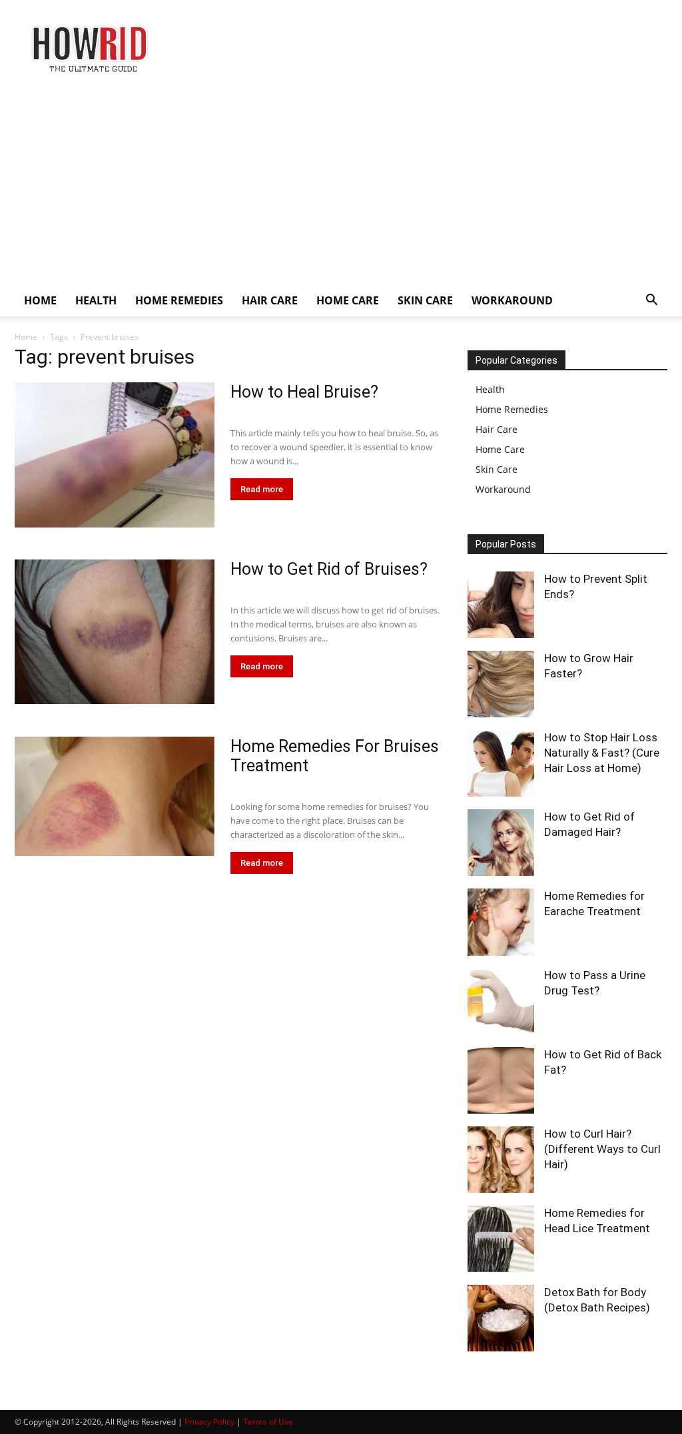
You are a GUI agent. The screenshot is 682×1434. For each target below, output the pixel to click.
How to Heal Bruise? (304, 392)
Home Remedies (512, 409)
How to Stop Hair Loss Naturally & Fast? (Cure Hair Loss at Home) (601, 753)
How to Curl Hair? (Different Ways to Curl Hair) (602, 1149)
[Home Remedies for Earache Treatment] (501, 922)
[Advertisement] (341, 184)
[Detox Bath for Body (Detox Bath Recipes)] (501, 1318)
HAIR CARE (270, 300)
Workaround (503, 489)
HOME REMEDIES (179, 300)
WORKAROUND (512, 300)
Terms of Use (268, 1421)
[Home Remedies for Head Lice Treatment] (501, 1239)
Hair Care (496, 429)
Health (490, 389)
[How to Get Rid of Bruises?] (114, 631)
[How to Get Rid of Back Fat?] (501, 1080)
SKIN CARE (425, 300)
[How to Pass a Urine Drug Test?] (501, 1001)
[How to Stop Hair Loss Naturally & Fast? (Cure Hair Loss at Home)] (501, 763)
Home (26, 336)
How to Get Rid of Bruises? (329, 569)
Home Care (500, 449)
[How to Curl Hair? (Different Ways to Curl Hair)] (501, 1159)
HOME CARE (347, 300)
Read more (261, 489)
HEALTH (96, 300)
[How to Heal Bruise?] (114, 455)
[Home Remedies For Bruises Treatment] (114, 796)
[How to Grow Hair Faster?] (501, 684)
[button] (651, 301)
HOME (40, 300)
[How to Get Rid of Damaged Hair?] (501, 842)
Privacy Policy (209, 1421)
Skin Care (496, 469)
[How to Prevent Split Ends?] (501, 604)
